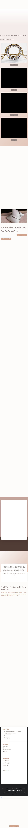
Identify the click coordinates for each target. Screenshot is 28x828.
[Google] (15, 787)
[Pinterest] (13, 787)
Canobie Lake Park (11, 592)
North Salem (3, 592)
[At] (18, 787)
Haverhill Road (19, 592)
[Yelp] (20, 787)
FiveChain (14, 794)
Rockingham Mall (8, 593)
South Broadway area (17, 593)
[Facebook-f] (8, 787)
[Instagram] (10, 787)
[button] (19, 7)
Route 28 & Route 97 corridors (12, 595)
